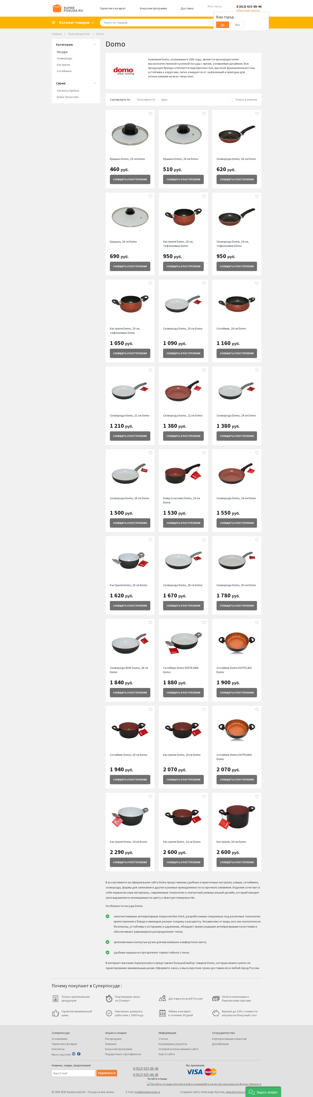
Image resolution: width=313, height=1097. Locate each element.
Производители (79, 34)
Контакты (58, 1049)
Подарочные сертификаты (123, 1054)
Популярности (146, 99)
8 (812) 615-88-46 (248, 6)
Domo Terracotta (67, 97)
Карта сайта (167, 1054)
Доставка (187, 8)
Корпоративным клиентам (229, 1039)
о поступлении (130, 179)
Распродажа (113, 1039)
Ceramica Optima (68, 90)
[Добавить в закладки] (150, 114)
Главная (57, 34)
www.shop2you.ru (236, 1092)
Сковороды (64, 58)
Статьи (163, 1039)
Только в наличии (246, 99)
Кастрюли (63, 65)
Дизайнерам (220, 1044)
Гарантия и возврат (113, 8)
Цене (164, 99)
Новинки (110, 1044)
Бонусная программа (153, 8)
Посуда (62, 52)
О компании (59, 1039)
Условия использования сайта (178, 1049)
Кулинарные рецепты (173, 1044)
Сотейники (64, 71)
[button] (263, 1092)
